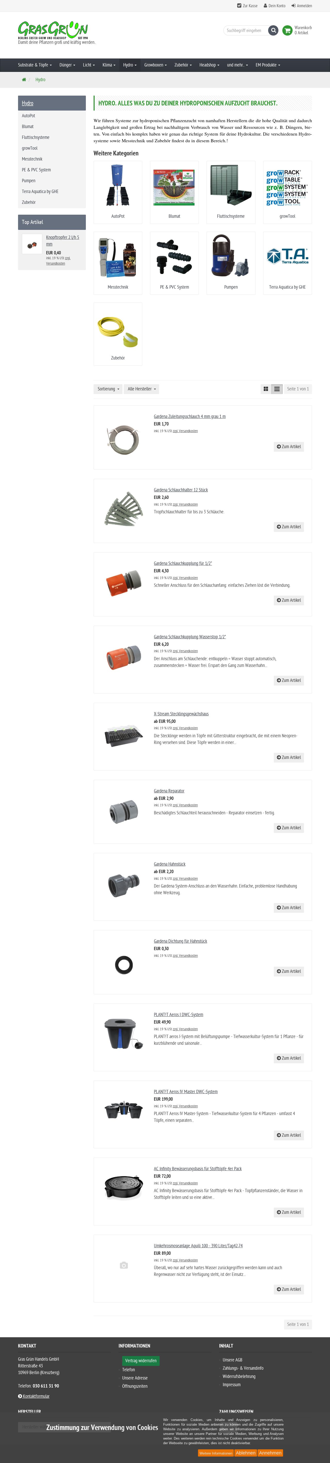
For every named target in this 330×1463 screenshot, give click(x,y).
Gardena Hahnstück (169, 864)
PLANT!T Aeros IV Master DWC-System (186, 1091)
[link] (288, 30)
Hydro (128, 65)
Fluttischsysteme (231, 216)
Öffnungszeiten (134, 1386)
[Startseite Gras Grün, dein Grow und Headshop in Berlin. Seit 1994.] (64, 30)
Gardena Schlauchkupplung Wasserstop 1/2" (190, 637)
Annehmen (270, 1453)
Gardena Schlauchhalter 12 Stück (181, 490)
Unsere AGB (232, 1360)
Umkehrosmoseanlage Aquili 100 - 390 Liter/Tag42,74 (198, 1246)
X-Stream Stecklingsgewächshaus (181, 714)
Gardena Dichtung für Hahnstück (180, 941)
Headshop (208, 65)
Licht (87, 65)
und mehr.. (236, 65)
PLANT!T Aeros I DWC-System (178, 1014)
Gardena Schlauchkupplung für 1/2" (183, 563)
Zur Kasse (250, 6)
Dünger (66, 65)
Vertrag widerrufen (140, 1361)
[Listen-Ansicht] (277, 389)
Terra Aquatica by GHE (287, 287)
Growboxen (154, 65)
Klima (108, 65)
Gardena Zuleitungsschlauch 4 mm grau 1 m (190, 416)
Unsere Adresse (135, 1378)
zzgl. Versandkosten (185, 431)
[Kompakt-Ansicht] (266, 389)
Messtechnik (118, 287)
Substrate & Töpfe (33, 65)
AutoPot (118, 216)
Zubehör (182, 65)
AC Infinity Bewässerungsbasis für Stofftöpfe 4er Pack (198, 1169)
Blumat (174, 216)
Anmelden (304, 6)
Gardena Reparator (169, 791)
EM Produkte (267, 65)
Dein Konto (277, 6)
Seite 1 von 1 (298, 389)
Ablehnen (245, 1453)
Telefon (128, 1370)
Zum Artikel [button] (291, 446)
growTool (287, 216)
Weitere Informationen (216, 1453)
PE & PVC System (174, 287)
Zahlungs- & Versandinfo (243, 1368)
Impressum (232, 1384)
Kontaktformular (36, 1396)
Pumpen (231, 287)
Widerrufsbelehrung (239, 1376)
